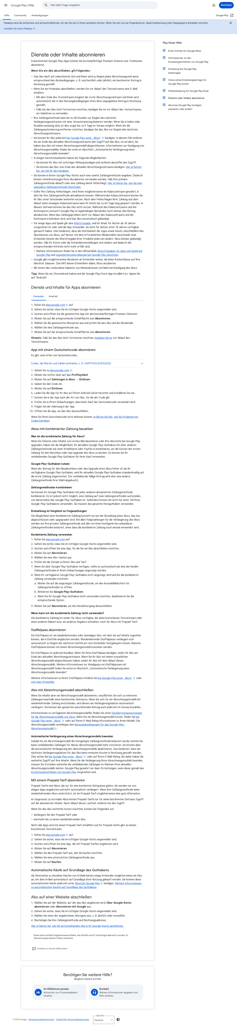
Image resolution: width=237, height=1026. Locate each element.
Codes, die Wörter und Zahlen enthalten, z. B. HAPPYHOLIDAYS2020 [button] (71, 363)
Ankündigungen (39, 15)
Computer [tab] (38, 296)
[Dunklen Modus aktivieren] (118, 1019)
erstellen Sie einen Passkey (18, 28)
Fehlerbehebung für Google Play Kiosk (188, 91)
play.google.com (55, 305)
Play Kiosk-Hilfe (172, 42)
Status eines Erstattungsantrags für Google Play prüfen (187, 82)
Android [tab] (53, 296)
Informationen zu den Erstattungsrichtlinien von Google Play (188, 60)
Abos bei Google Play (87, 883)
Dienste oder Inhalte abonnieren (186, 98)
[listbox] (103, 1020)
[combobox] (104, 5)
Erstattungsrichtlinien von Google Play (53, 772)
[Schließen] (231, 23)
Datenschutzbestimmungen (41, 1019)
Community (20, 15)
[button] (6, 5)
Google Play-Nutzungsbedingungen (72, 1019)
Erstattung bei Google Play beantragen (182, 71)
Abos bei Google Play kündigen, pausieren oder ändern (185, 107)
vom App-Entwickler (42, 682)
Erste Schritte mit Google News (184, 50)
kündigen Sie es (103, 338)
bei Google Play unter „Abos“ (84, 138)
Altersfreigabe (82, 223)
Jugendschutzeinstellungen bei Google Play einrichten (87, 255)
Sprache (100, 1015)
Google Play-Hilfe (22, 5)
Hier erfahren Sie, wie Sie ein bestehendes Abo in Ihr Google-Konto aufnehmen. (77, 926)
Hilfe (6, 15)
